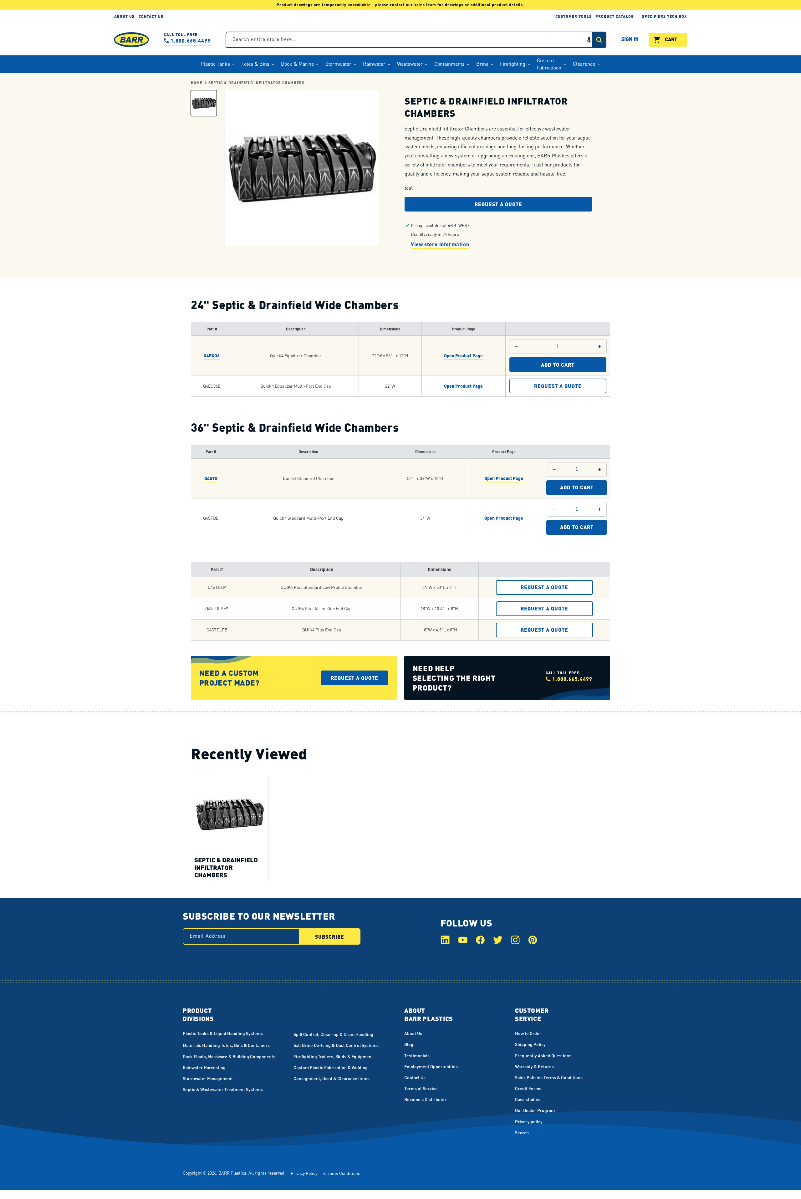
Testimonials (417, 1055)
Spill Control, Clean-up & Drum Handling (333, 1034)
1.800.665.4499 (191, 40)
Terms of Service (421, 1088)
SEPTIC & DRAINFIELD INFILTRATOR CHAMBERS (256, 82)
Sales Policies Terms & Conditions (549, 1077)
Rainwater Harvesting (204, 1067)
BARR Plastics (232, 1173)
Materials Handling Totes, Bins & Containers (226, 1045)
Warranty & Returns (534, 1066)
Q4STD (210, 478)
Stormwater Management (208, 1078)
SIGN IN (630, 39)
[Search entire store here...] (599, 39)
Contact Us (415, 1077)
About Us (413, 1033)
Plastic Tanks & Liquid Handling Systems (223, 1033)
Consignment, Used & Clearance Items (331, 1078)
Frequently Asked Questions (543, 1055)
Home (196, 82)
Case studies (527, 1099)
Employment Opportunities (431, 1066)
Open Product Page (463, 355)
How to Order (528, 1033)
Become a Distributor (425, 1099)
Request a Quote (498, 204)
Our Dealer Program (535, 1110)
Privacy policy (529, 1121)
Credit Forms (528, 1088)
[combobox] (416, 39)
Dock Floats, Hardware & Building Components (229, 1056)
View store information (440, 244)
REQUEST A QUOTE (558, 386)
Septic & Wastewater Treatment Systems (223, 1089)
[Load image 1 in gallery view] (204, 103)
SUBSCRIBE (329, 936)
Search (522, 1132)
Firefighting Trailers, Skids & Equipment (333, 1056)
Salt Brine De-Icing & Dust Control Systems (336, 1045)
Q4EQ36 (212, 355)
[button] (589, 40)
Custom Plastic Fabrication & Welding (330, 1067)
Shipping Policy (530, 1044)
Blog (408, 1044)
